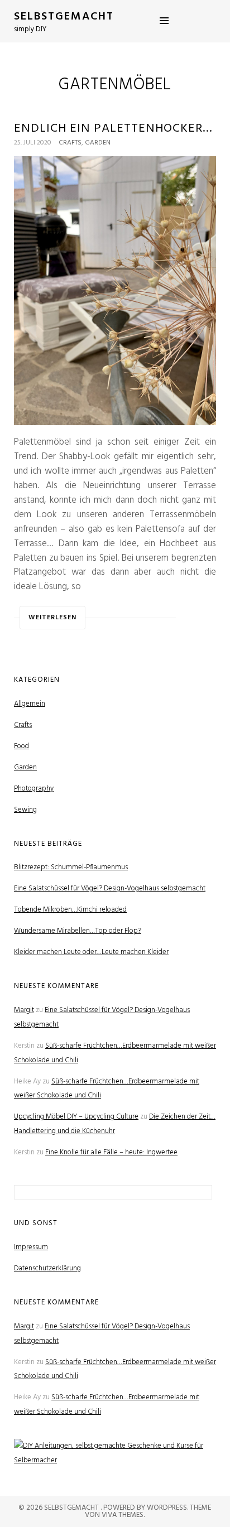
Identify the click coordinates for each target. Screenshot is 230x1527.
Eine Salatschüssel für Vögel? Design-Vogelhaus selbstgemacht (109, 888)
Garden (98, 142)
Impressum (31, 1247)
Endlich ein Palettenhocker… (113, 128)
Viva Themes (122, 1515)
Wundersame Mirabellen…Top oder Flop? (77, 931)
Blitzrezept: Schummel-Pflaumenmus (71, 867)
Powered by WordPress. (146, 1508)
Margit (24, 1010)
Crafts (70, 142)
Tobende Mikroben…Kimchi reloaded (70, 910)
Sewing (25, 810)
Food (21, 746)
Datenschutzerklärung (47, 1268)
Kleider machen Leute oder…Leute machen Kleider (91, 952)
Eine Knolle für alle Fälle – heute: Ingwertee (111, 1152)
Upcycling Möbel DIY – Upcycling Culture (76, 1117)
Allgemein (29, 704)
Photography (34, 788)
